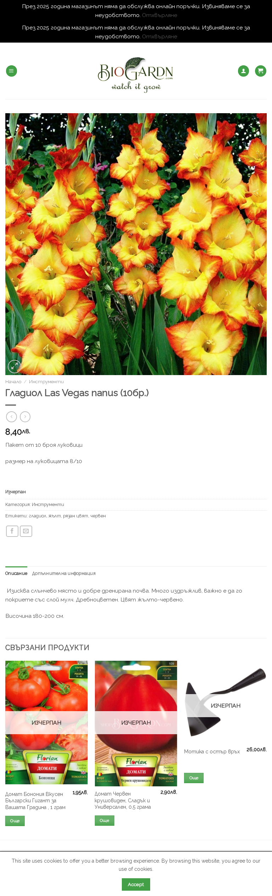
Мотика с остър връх (212, 751)
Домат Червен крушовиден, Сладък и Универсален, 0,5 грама (123, 800)
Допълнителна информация (64, 573)
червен (98, 515)
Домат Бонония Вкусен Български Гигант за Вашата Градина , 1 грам (35, 800)
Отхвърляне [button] (159, 15)
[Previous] (5, 749)
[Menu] (11, 71)
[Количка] (260, 71)
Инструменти (46, 381)
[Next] (266, 749)
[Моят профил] (243, 71)
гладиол (37, 515)
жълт (55, 515)
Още (14, 820)
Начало (13, 381)
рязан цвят (75, 515)
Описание (16, 573)
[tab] (16, 573)
